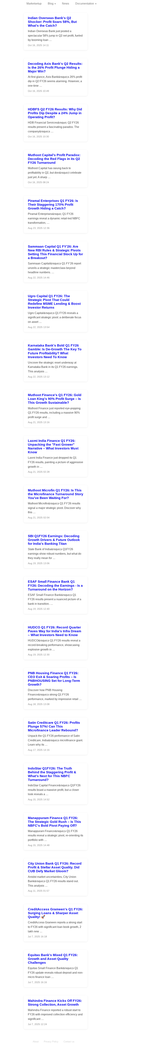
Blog (51, 3)
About (36, 1041)
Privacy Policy (51, 1041)
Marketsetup (34, 3)
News (65, 3)
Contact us (69, 1041)
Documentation (84, 3)
